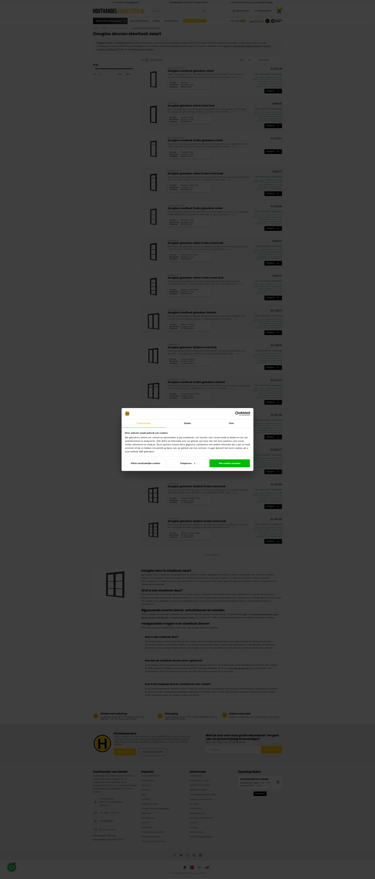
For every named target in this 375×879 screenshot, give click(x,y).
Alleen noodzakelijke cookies (145, 463)
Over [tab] (231, 423)
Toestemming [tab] (143, 423)
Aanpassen (186, 463)
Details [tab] (187, 423)
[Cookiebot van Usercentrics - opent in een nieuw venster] (237, 413)
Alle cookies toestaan (230, 463)
